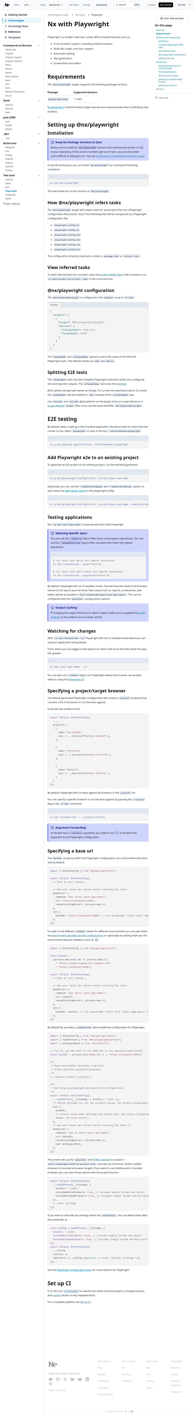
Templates (14, 37)
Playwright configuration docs (74, 1270)
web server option (75, 490)
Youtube (102, 1374)
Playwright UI (76, 679)
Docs (16, 4)
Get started (166, 4)
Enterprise (101, 4)
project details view (111, 274)
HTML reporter (101, 1159)
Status (52, 1390)
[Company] (132, 1411)
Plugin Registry (105, 1394)
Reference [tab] (14, 31)
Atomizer (121, 383)
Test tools (80, 14)
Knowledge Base (18, 26)
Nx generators (56, 107)
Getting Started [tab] (17, 14)
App (148, 1367)
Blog (43, 4)
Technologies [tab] (16, 20)
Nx (123, 1367)
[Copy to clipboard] (144, 182)
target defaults (56, 405)
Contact (152, 4)
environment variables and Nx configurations (77, 935)
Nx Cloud (74, 4)
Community (103, 1381)
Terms (149, 1387)
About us (175, 1367)
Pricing (86, 4)
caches (56, 1295)
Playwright (97, 14)
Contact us (176, 1391)
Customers (103, 1387)
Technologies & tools (58, 14)
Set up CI (85, 1302)
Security (61, 1390)
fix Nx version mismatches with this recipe (120, 156)
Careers (175, 1374)
